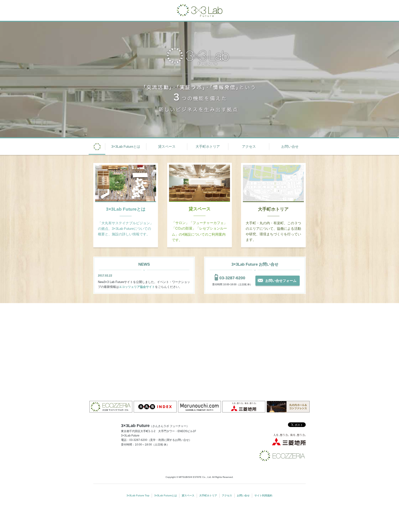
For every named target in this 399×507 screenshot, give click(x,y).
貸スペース (166, 146)
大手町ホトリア (208, 146)
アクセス (249, 146)
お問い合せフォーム (280, 281)
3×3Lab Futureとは (125, 146)
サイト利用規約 (263, 495)
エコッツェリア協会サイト (137, 287)
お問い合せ (290, 146)
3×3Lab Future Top (138, 495)
